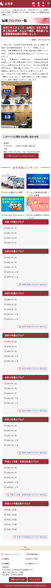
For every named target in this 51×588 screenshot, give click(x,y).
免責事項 (6, 559)
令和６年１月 (11, 309)
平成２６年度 (11, 529)
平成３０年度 (11, 510)
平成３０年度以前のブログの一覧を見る (32, 537)
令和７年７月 (11, 228)
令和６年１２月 (12, 272)
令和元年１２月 (12, 482)
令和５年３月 (11, 341)
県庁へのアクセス (18, 579)
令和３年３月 (11, 426)
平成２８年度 (11, 519)
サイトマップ (35, 579)
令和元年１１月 (12, 487)
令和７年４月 (11, 243)
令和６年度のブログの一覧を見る (34, 284)
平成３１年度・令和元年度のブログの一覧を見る (28, 495)
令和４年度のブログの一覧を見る (34, 368)
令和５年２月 (11, 346)
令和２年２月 (11, 472)
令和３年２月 (11, 430)
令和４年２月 (11, 388)
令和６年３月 (11, 299)
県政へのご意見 (33, 559)
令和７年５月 (11, 238)
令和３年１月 (11, 435)
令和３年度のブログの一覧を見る (34, 410)
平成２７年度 (11, 524)
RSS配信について (33, 563)
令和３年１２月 (12, 398)
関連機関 (6, 563)
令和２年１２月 (12, 440)
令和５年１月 (11, 351)
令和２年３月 (11, 468)
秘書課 (6, 143)
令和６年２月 (11, 304)
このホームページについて (12, 554)
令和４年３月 (11, 383)
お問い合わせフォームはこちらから (21, 156)
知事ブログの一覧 (19, 10)
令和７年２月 (11, 262)
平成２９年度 (11, 515)
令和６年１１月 (12, 277)
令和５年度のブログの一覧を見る (34, 326)
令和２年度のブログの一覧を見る (34, 453)
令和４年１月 (11, 393)
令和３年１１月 (12, 403)
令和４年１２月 (12, 356)
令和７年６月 (11, 233)
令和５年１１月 (12, 319)
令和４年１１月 (12, 361)
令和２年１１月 (12, 445)
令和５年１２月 (12, 314)
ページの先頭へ (25, 549)
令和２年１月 (11, 477)
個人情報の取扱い (33, 554)
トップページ (5, 10)
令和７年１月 (11, 267)
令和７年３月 (11, 257)
